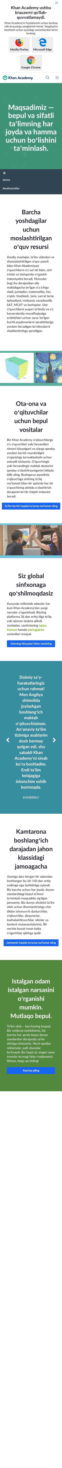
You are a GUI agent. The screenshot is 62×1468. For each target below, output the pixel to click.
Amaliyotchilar (11, 188)
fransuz (12, 630)
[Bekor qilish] (56, 3)
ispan (42, 625)
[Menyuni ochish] (57, 78)
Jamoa (6, 180)
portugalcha (36, 630)
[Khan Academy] (16, 78)
